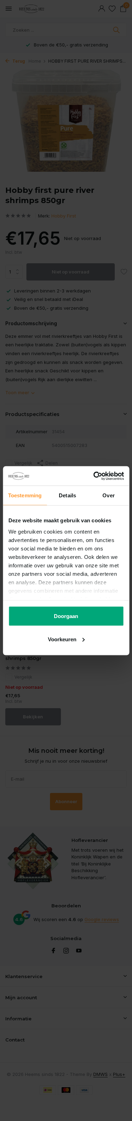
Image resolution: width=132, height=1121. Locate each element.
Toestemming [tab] (25, 495)
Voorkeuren (62, 639)
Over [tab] (108, 495)
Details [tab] (67, 495)
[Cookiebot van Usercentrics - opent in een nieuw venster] (94, 475)
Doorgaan (66, 616)
